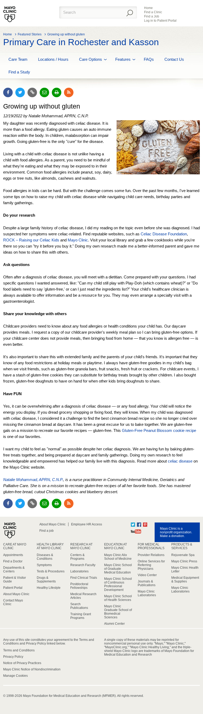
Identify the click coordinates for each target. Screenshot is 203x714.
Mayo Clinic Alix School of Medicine (118, 557)
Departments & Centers (14, 569)
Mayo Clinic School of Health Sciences (118, 598)
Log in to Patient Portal (160, 20)
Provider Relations (151, 555)
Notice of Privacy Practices (22, 663)
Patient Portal (12, 588)
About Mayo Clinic (52, 524)
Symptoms (44, 565)
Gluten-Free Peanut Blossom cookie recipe (159, 430)
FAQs (149, 59)
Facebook (139, 524)
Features (123, 59)
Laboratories (79, 571)
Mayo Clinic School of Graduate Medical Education (118, 568)
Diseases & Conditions (45, 557)
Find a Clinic (153, 12)
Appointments (13, 555)
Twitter (133, 524)
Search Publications (79, 606)
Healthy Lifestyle (49, 588)
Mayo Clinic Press (184, 561)
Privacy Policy (13, 657)
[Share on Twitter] (20, 92)
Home (148, 8)
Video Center (147, 575)
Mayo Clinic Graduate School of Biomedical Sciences (118, 611)
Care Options (90, 59)
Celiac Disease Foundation (164, 234)
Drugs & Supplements (46, 579)
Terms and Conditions (19, 650)
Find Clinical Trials (83, 578)
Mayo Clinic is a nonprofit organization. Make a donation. (176, 532)
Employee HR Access (86, 524)
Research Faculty (82, 565)
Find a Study (19, 72)
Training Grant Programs (80, 616)
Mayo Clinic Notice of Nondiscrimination (32, 669)
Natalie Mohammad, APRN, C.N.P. (33, 479)
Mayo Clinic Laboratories (147, 593)
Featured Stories (29, 34)
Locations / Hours (53, 59)
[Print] (56, 92)
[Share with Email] (44, 92)
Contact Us (174, 59)
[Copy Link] (32, 92)
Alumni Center (114, 624)
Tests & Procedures (50, 571)
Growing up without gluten (66, 34)
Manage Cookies (15, 676)
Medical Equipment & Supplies (185, 579)
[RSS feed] (68, 92)
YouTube (136, 531)
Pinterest (145, 524)
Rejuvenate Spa (183, 555)
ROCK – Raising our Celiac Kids (31, 240)
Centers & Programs (77, 557)
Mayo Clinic (78, 240)
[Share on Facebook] (8, 92)
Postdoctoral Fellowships (79, 586)
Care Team (17, 59)
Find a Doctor (12, 561)
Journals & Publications (146, 583)
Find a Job (151, 16)
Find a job (46, 531)
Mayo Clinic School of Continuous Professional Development (118, 584)
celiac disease (180, 461)
